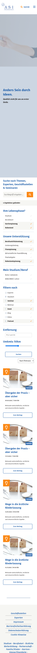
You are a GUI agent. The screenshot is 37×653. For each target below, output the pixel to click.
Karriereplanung (11, 224)
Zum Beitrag (17, 415)
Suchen (18, 354)
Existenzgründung (11, 245)
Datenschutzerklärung (18, 630)
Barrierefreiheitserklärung (18, 626)
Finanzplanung (10, 249)
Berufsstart (9, 220)
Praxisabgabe (10, 257)
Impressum (18, 622)
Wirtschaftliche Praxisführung (16, 253)
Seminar (11, 301)
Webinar (11, 305)
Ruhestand (9, 228)
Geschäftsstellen (18, 613)
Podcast (11, 321)
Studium (8, 216)
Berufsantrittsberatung (14, 241)
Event (10, 309)
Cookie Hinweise (18, 635)
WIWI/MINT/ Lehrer (12, 279)
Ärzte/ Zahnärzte (11, 275)
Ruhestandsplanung (12, 261)
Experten (18, 618)
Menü (34, 7)
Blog (9, 313)
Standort (11, 297)
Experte (10, 293)
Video (10, 317)
